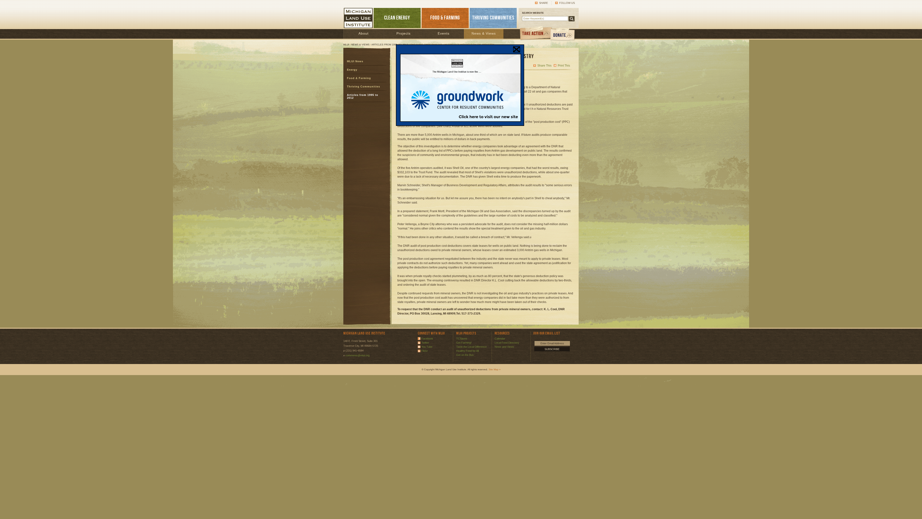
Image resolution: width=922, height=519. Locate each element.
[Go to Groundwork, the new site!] (460, 121)
